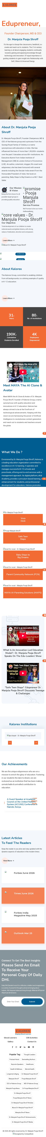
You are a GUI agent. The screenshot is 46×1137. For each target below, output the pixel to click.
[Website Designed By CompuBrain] (23, 1134)
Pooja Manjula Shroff (29, 1079)
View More (7, 861)
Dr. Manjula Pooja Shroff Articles (22, 1103)
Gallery (10, 1042)
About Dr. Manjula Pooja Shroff (22, 1107)
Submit (32, 1001)
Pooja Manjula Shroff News (22, 1098)
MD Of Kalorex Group (31, 1083)
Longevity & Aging (13, 1074)
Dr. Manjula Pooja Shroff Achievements (22, 1117)
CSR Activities (32, 1038)
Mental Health (29, 1069)
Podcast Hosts (14, 1059)
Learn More (8, 240)
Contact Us (31, 1042)
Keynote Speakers (17, 1064)
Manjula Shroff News (22, 1112)
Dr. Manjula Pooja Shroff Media (22, 1122)
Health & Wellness (16, 1069)
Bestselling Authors (28, 1059)
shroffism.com (20, 254)
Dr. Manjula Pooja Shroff (30, 1074)
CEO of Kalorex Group (14, 1083)
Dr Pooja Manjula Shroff (30, 1088)
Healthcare (30, 1064)
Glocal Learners (10, 1038)
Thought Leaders (29, 1054)
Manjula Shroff (14, 1079)
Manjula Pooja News (13, 1088)
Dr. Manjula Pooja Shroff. (34, 1131)
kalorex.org (20, 259)
